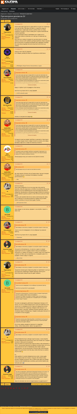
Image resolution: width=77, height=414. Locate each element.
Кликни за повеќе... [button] (32, 85)
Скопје (11, 66)
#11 (49, 241)
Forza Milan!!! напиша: (21, 283)
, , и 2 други (29, 65)
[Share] (47, 24)
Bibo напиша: (19, 167)
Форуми (13, 8)
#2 (49, 49)
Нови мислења (4, 11)
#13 (49, 280)
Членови (39, 8)
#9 (49, 206)
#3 (49, 69)
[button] (26, 8)
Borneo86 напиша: (20, 225)
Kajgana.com (5, 8)
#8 (49, 183)
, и (22, 93)
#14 (49, 329)
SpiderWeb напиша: (20, 149)
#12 (49, 262)
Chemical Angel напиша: (21, 291)
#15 (49, 366)
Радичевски (5, 18)
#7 (49, 164)
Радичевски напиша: (20, 72)
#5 (49, 120)
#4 (49, 97)
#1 (49, 24)
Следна (7, 21)
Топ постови (31, 8)
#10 (49, 222)
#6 (49, 146)
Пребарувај (11, 11)
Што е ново (21, 8)
